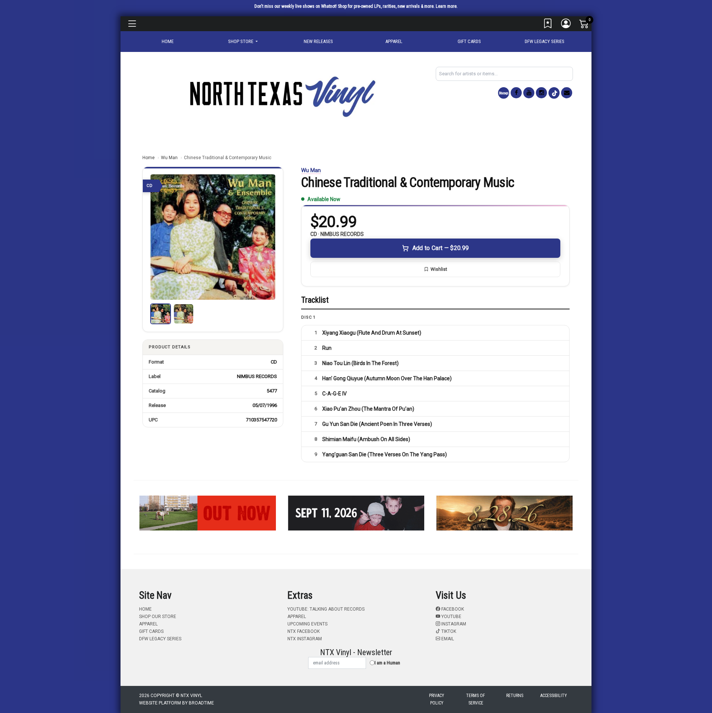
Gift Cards (469, 41)
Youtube (450, 616)
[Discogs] (503, 92)
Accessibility (553, 695)
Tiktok (448, 631)
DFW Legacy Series (544, 41)
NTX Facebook (303, 631)
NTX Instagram (304, 638)
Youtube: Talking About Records (326, 609)
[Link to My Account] (566, 25)
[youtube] (529, 92)
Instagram (453, 624)
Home (148, 157)
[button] (243, 41)
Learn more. (447, 6)
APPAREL (393, 41)
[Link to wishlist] (548, 25)
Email (447, 638)
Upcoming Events (307, 624)
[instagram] (541, 92)
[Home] (282, 96)
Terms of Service (475, 699)
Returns (514, 695)
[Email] (566, 92)
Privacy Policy (436, 699)
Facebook (452, 609)
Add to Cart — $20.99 (440, 248)
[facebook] (516, 92)
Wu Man (169, 157)
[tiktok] (554, 92)
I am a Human (387, 663)
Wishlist (439, 269)
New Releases (318, 41)
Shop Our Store (157, 616)
